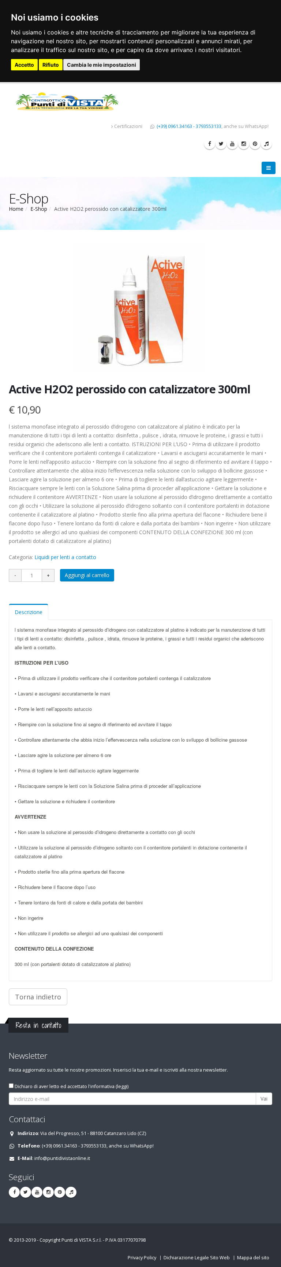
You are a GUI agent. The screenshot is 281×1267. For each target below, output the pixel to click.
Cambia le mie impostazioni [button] (101, 65)
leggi (122, 1086)
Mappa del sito (253, 1258)
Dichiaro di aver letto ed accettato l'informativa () (71, 1086)
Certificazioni (128, 126)
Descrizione (28, 612)
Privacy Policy (142, 1258)
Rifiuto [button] (50, 65)
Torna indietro (38, 996)
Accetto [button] (24, 65)
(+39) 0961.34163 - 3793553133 (189, 126)
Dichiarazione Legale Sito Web (197, 1258)
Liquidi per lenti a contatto (65, 557)
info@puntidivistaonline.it (62, 1158)
